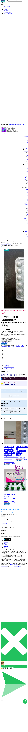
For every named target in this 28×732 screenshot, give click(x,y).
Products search (4, 240)
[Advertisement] (14, 718)
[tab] (15, 365)
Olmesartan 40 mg (19, 346)
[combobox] (12, 522)
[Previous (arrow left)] (1, 700)
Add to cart (3, 341)
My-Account (7, 6)
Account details (7, 12)
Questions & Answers (9, 368)
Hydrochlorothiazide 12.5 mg (7, 346)
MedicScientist (4, 566)
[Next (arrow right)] (2, 700)
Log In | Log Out (8, 13)
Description (6, 365)
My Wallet (6, 10)
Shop (25, 148)
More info (9, 341)
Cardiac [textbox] (12, 522)
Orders (5, 9)
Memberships (7, 8)
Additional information (9, 367)
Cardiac (9, 244)
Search (2, 242)
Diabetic (22, 345)
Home (2, 244)
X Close (2, 568)
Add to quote (4, 344)
